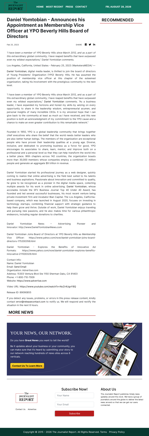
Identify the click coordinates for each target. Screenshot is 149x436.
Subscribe (74, 413)
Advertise (32, 409)
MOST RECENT (54, 6)
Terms (103, 431)
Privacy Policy (117, 431)
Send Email (20, 266)
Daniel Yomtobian (16, 71)
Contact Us (20, 409)
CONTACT (81, 6)
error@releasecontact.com (30, 301)
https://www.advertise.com (32, 280)
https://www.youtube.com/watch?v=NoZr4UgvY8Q (48, 286)
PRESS (69, 6)
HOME (40, 6)
